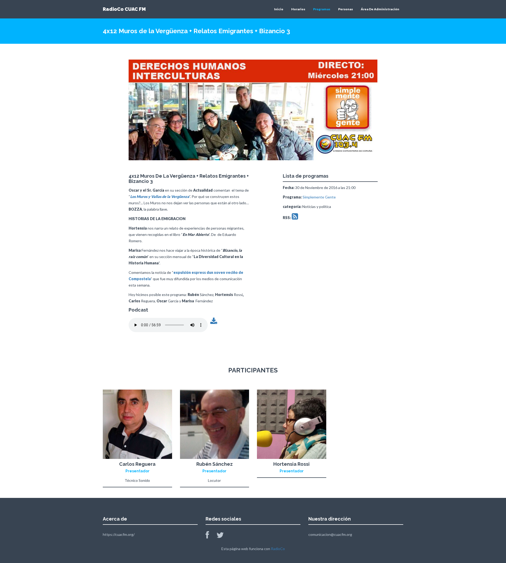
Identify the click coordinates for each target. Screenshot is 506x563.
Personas (345, 9)
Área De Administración (380, 9)
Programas (321, 9)
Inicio (278, 9)
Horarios (298, 9)
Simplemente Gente (319, 197)
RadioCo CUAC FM (124, 9)
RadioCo (278, 548)
